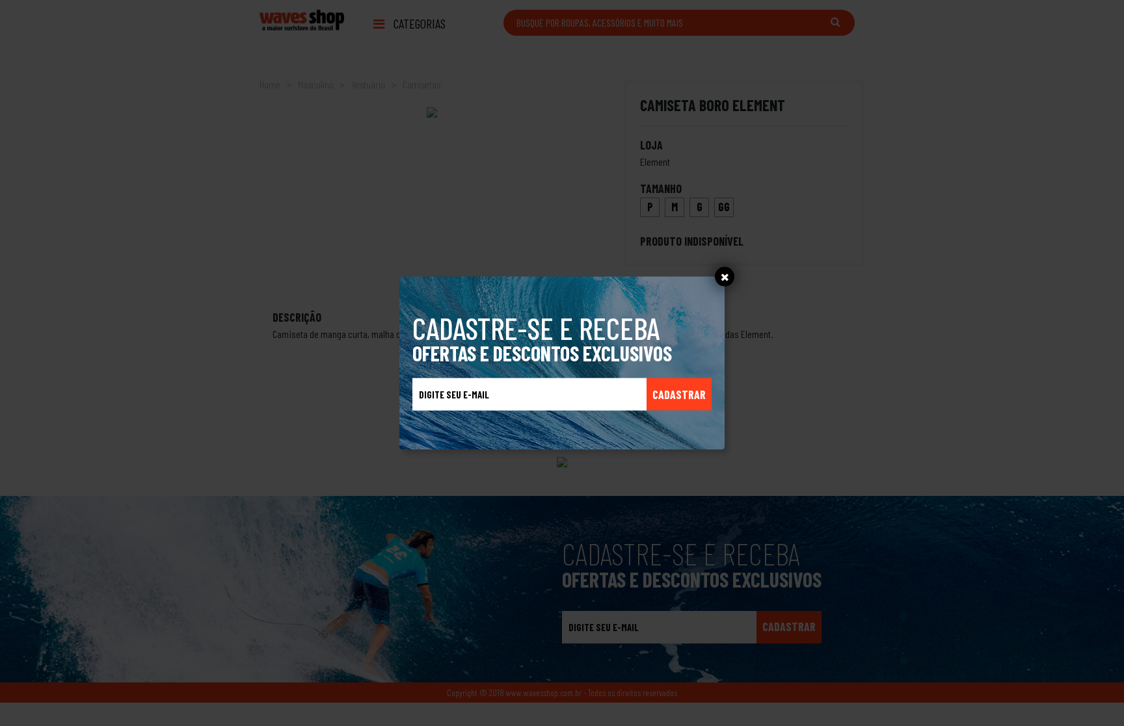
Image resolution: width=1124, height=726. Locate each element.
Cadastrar (679, 394)
